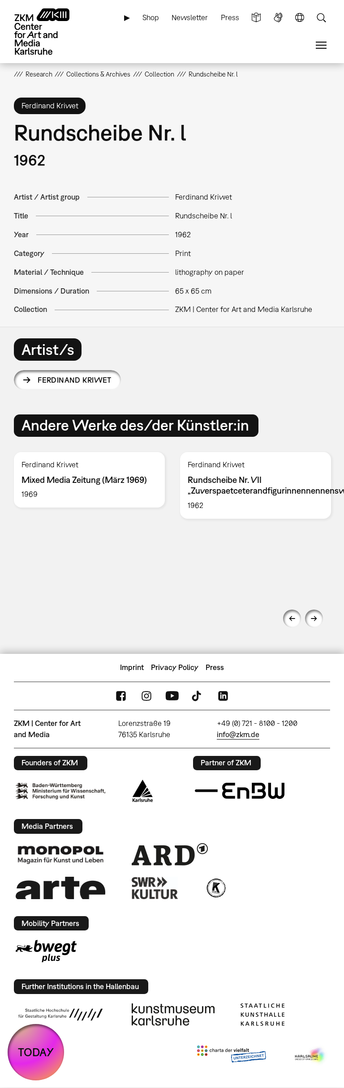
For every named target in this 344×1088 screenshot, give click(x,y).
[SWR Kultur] (155, 888)
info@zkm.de (238, 734)
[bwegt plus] (46, 951)
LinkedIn (223, 696)
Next (314, 618)
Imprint (132, 667)
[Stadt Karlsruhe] (143, 791)
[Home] (50, 31)
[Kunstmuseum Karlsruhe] (173, 1014)
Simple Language (256, 18)
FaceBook (121, 696)
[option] (89, 480)
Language (300, 18)
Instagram (146, 696)
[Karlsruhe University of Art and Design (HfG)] (60, 1014)
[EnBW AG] (239, 791)
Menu (321, 45)
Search (321, 18)
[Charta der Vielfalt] (231, 1056)
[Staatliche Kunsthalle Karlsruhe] (262, 1014)
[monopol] (60, 854)
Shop (150, 17)
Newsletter (190, 17)
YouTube (172, 696)
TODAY (36, 1051)
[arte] (60, 888)
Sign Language (278, 18)
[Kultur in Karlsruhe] (215, 888)
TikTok (197, 696)
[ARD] (170, 854)
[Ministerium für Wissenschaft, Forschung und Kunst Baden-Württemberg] (60, 791)
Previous (292, 618)
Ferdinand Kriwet (75, 379)
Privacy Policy (174, 667)
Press (230, 17)
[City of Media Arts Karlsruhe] (311, 1056)
